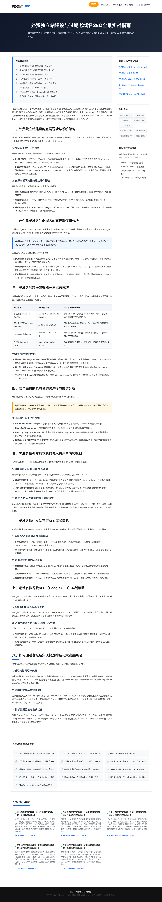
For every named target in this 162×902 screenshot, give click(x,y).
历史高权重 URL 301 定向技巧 (132, 94)
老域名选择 (117, 4)
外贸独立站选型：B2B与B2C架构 (133, 67)
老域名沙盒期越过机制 (128, 73)
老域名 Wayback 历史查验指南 (132, 79)
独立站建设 (105, 4)
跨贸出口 (21, 6)
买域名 (94, 4)
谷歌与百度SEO (143, 4)
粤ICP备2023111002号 (84, 892)
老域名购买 (129, 4)
